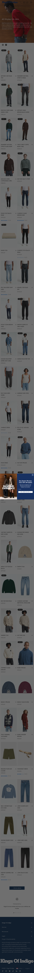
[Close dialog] (33, 475)
